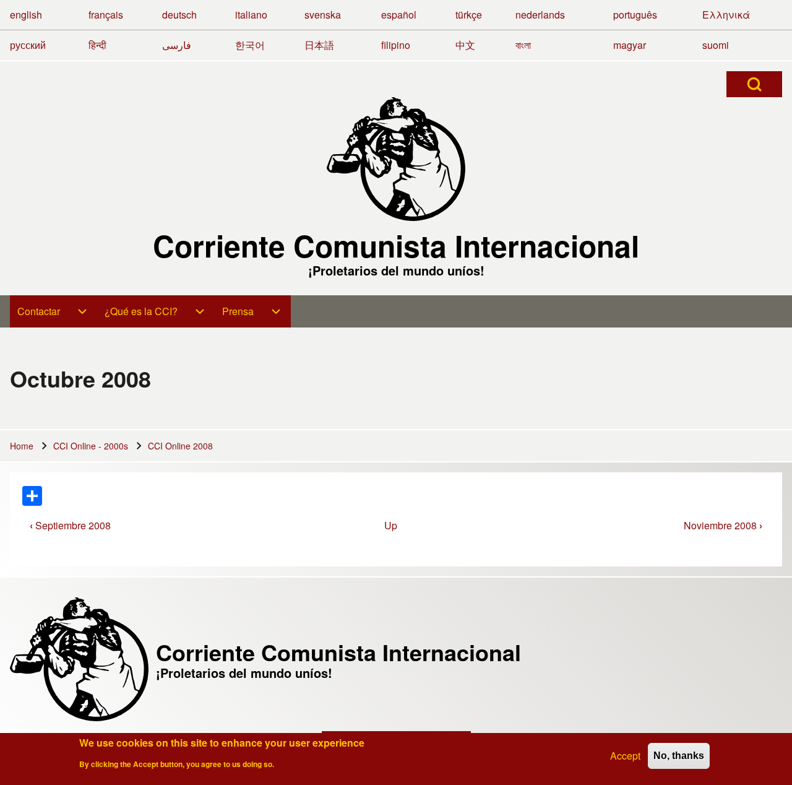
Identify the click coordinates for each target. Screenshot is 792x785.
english (26, 14)
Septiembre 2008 (70, 525)
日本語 (319, 45)
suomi (715, 45)
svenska (322, 14)
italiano (251, 14)
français (105, 14)
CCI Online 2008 (180, 446)
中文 (465, 45)
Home (21, 446)
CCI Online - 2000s (90, 446)
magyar (629, 45)
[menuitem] (53, 311)
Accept (625, 755)
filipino (395, 45)
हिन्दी (97, 45)
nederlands (540, 14)
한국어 (250, 45)
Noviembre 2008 (723, 525)
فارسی (176, 45)
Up (390, 525)
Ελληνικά (726, 14)
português (635, 14)
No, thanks (678, 755)
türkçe (468, 14)
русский (28, 45)
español (398, 14)
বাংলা (523, 45)
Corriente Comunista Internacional (396, 245)
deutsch (179, 14)
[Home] (396, 159)
